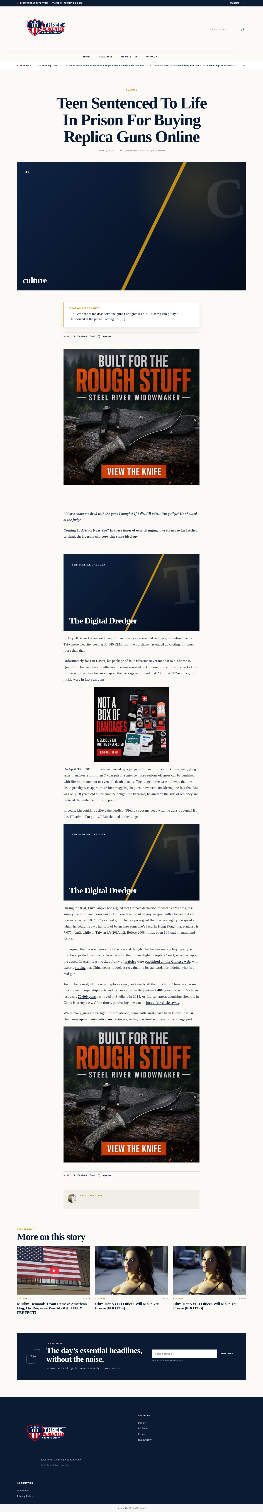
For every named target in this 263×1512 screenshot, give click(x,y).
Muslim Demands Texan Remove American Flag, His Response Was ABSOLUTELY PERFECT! (52, 1308)
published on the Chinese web (167, 961)
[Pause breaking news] (243, 65)
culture (131, 90)
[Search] (242, 29)
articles (130, 961)
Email (92, 336)
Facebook (82, 336)
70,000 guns (87, 996)
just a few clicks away (162, 1002)
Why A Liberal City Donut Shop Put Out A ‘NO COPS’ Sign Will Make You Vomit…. (168, 65)
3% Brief (234, 3)
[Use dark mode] (243, 3)
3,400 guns (163, 990)
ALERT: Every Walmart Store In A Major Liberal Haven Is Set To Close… (73, 65)
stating (80, 967)
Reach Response (137, 1508)
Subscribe (227, 1353)
